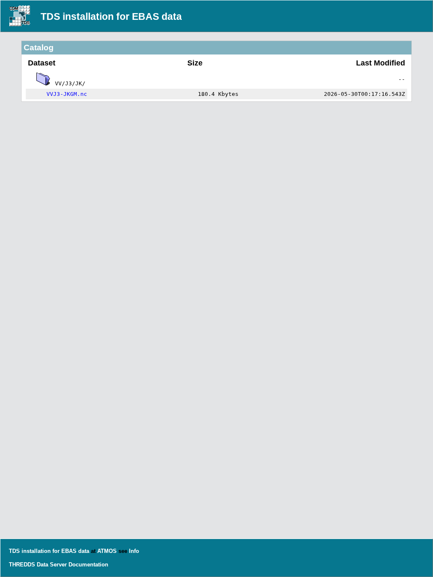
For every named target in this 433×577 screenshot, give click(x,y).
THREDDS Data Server (38, 564)
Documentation (88, 564)
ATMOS (107, 551)
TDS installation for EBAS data (111, 16)
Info (134, 551)
